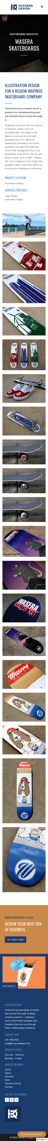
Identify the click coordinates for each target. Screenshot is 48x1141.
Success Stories (13, 1083)
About (8, 1073)
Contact (9, 1087)
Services (9, 1076)
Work (7, 1080)
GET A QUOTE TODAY (15, 939)
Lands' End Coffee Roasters (24, 972)
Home (8, 1069)
